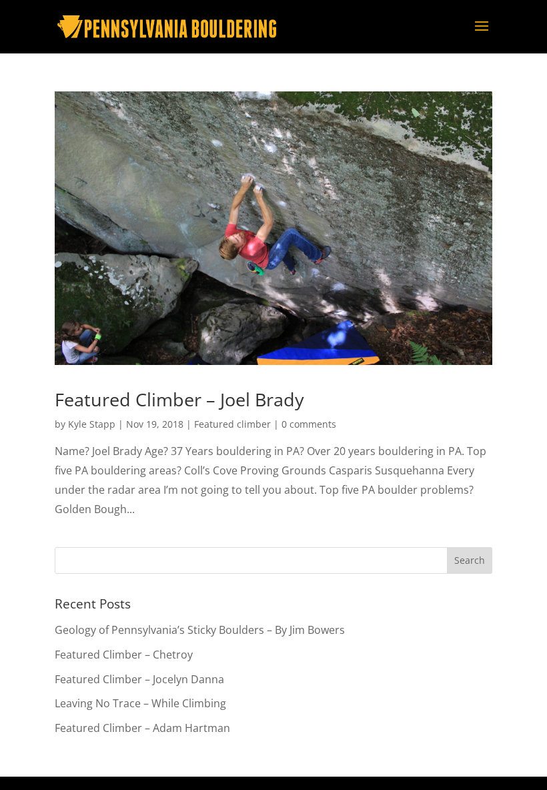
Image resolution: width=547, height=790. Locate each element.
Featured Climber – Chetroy (124, 654)
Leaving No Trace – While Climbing (140, 703)
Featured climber (232, 424)
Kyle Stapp (91, 424)
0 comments (309, 424)
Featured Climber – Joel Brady (179, 399)
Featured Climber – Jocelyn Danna (139, 679)
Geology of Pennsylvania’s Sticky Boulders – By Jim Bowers (200, 630)
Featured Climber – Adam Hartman (142, 728)
